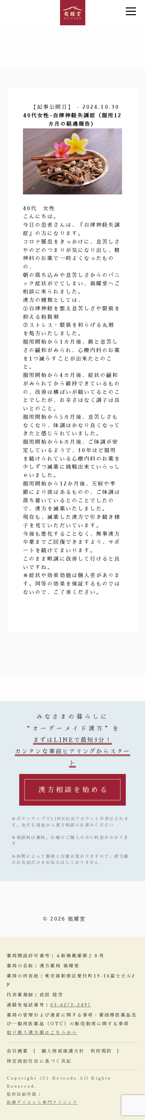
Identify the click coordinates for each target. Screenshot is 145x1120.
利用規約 (101, 1051)
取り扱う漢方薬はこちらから (42, 1032)
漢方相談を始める (73, 789)
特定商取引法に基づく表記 (39, 1061)
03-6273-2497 (70, 1005)
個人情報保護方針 (63, 1051)
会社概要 (17, 1051)
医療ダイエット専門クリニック (42, 1102)
